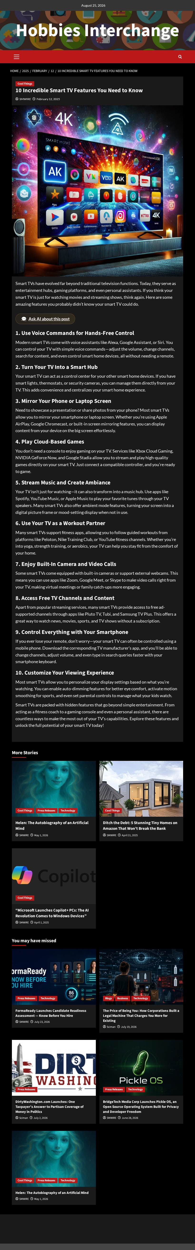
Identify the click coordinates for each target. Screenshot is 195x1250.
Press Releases (46, 811)
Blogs (108, 998)
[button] (16, 56)
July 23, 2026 (42, 1022)
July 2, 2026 (41, 1118)
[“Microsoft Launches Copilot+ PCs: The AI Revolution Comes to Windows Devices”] (54, 876)
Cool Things (25, 84)
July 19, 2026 (128, 1027)
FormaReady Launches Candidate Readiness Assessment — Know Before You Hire (50, 1013)
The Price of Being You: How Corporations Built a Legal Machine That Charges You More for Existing (141, 1015)
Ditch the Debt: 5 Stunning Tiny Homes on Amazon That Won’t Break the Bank (140, 825)
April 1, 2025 (41, 923)
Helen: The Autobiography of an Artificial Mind (51, 825)
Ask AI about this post (45, 319)
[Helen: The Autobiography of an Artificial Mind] (54, 789)
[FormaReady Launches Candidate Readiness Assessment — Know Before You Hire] (54, 977)
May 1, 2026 (41, 835)
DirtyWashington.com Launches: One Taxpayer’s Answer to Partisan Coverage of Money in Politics (49, 1106)
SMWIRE (25, 99)
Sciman (111, 1027)
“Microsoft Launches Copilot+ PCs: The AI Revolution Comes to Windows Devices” (52, 913)
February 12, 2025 (48, 99)
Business (122, 998)
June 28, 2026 (130, 1118)
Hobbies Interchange (97, 30)
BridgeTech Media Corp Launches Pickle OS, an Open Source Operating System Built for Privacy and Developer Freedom (141, 1106)
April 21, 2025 (130, 835)
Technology (68, 811)
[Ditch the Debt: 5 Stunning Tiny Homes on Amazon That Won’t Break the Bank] (141, 789)
